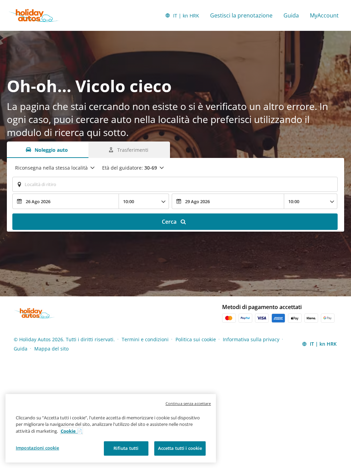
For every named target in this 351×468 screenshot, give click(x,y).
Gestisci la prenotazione (241, 15)
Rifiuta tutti (126, 448)
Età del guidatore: (129, 167)
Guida (291, 15)
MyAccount (324, 15)
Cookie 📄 (71, 431)
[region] (110, 428)
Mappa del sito (51, 348)
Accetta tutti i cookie (180, 448)
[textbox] (175, 184)
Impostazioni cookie (37, 448)
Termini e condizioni (145, 339)
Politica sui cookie (196, 339)
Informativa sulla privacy (251, 339)
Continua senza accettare (188, 403)
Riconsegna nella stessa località (51, 167)
